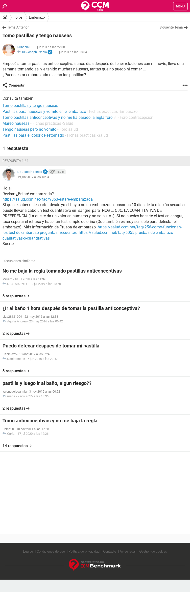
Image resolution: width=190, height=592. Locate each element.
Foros (18, 17)
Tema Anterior (18, 27)
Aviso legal (128, 551)
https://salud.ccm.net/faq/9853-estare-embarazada (47, 199)
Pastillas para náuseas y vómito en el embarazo (44, 111)
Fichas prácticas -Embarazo (113, 111)
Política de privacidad (84, 551)
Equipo (28, 551)
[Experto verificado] (50, 52)
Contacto (109, 551)
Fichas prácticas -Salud (52, 123)
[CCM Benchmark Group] (95, 565)
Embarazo (37, 17)
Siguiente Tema (171, 27)
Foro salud (68, 129)
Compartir (16, 85)
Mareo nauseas (15, 123)
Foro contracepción (136, 117)
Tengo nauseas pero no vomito (29, 129)
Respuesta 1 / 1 (15, 161)
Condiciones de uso (51, 551)
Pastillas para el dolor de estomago (33, 135)
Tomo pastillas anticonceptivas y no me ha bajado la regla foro (57, 117)
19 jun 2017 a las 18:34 (71, 52)
